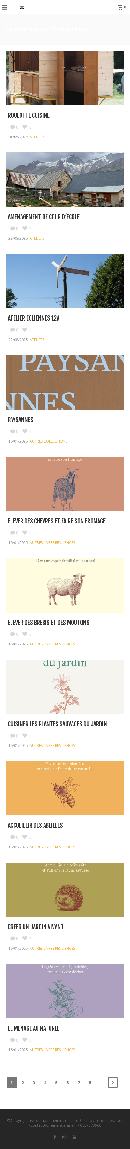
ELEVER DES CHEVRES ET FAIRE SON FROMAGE (57, 521)
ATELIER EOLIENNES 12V (33, 318)
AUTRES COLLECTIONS (48, 441)
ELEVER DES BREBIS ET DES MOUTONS (48, 622)
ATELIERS (37, 136)
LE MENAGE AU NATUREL (34, 1028)
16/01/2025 (18, 441)
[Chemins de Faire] (22, 7)
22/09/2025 (18, 238)
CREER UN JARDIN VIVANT (36, 927)
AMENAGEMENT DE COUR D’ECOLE (44, 217)
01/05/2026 (18, 136)
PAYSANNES (20, 420)
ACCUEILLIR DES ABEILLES (35, 825)
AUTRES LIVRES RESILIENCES (52, 542)
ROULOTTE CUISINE (29, 115)
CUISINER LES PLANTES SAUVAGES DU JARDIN (57, 724)
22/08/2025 (18, 339)
